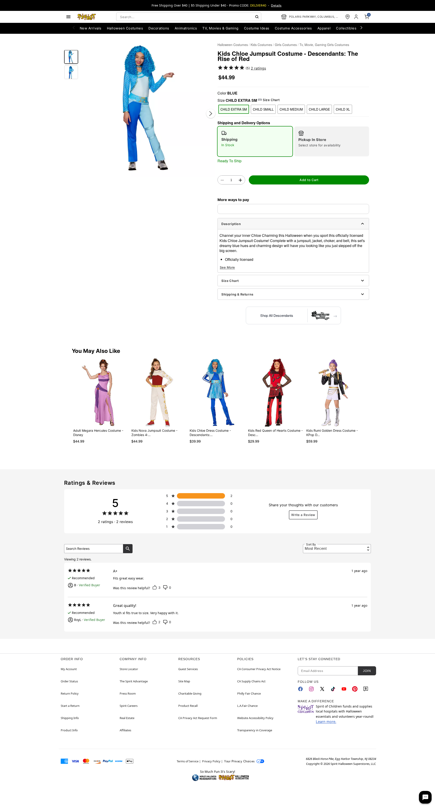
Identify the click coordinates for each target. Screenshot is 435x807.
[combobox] (188, 17)
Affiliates (125, 730)
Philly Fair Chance (249, 693)
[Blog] (365, 688)
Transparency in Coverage (254, 730)
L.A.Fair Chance (247, 706)
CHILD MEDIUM (291, 109)
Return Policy (70, 693)
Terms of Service (187, 761)
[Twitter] (322, 688)
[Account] (357, 17)
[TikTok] (333, 688)
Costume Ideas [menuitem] (256, 28)
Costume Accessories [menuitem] (293, 28)
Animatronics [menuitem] (186, 28)
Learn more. (326, 721)
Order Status (69, 681)
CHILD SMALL (263, 109)
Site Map (184, 681)
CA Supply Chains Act (251, 681)
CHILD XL (343, 109)
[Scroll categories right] (361, 27)
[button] (148, 109)
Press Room (128, 693)
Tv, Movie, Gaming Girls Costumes (324, 45)
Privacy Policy (211, 761)
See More (227, 267)
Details (276, 5)
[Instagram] (311, 688)
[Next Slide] (210, 113)
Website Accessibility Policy (255, 718)
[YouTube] (344, 688)
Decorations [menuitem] (158, 28)
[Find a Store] (347, 17)
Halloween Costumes (233, 45)
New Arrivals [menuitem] (91, 28)
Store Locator (129, 669)
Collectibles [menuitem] (346, 28)
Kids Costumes (261, 45)
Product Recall (188, 706)
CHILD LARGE (319, 109)
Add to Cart (309, 180)
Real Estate (127, 718)
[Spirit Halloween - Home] (87, 17)
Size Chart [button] (271, 100)
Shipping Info (70, 718)
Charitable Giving (189, 693)
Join (367, 671)
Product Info (69, 730)
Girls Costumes (286, 45)
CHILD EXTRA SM (233, 109)
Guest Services (188, 669)
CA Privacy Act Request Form (197, 718)
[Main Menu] (68, 17)
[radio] (255, 141)
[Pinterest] (355, 688)
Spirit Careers (129, 706)
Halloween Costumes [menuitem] (125, 28)
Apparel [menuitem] (324, 28)
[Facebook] (300, 688)
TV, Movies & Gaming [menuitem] (220, 28)
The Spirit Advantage (134, 681)
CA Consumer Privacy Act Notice (258, 669)
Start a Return (70, 706)
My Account (69, 669)
